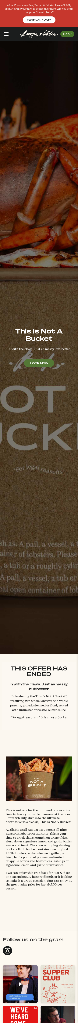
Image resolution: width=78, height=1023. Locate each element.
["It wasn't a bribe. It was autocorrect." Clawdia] (20, 984)
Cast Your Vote (39, 20)
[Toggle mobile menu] (6, 34)
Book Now (39, 363)
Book (67, 34)
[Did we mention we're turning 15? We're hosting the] (58, 984)
